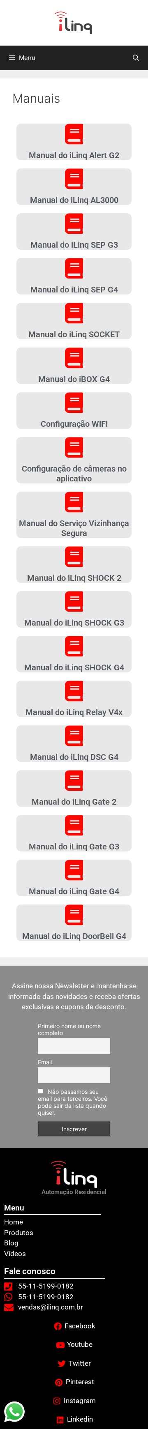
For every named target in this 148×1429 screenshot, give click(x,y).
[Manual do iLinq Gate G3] (74, 825)
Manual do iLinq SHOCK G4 (74, 667)
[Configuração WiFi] (74, 402)
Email (45, 1062)
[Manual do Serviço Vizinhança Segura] (74, 502)
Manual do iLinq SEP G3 (74, 245)
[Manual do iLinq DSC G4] (74, 735)
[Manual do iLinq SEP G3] (74, 223)
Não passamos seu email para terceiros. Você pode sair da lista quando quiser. (72, 1102)
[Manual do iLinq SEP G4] (74, 268)
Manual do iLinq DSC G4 (74, 757)
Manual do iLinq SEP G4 (74, 290)
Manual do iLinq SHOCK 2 (74, 578)
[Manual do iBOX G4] (74, 357)
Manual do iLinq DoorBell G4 (74, 936)
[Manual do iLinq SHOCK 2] (74, 556)
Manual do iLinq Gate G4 (74, 891)
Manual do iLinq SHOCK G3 (74, 623)
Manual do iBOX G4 (74, 379)
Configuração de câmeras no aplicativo (74, 473)
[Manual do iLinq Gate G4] (74, 870)
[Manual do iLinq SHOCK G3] (74, 601)
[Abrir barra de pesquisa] (136, 58)
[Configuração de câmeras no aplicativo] (74, 447)
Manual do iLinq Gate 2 (74, 802)
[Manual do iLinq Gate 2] (74, 780)
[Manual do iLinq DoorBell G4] (74, 914)
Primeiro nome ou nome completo (69, 1029)
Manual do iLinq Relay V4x (74, 712)
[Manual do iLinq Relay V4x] (74, 691)
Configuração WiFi (74, 424)
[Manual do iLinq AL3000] (74, 178)
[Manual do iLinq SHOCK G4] (74, 646)
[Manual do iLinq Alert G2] (74, 134)
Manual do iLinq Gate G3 (74, 846)
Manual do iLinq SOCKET (74, 334)
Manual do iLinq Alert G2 (74, 155)
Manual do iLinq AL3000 (74, 200)
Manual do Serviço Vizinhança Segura (74, 528)
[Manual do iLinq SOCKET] (74, 313)
